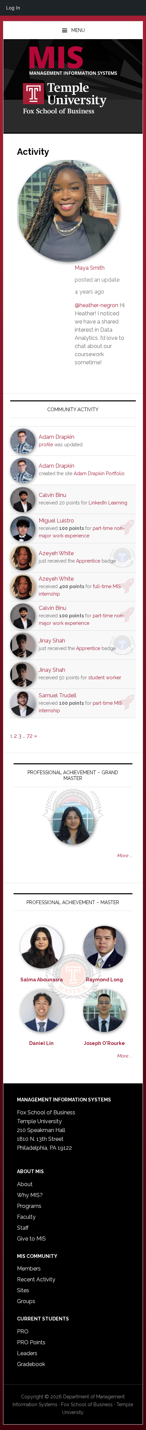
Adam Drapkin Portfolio (99, 473)
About (25, 1184)
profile (46, 444)
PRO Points (31, 1342)
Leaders (27, 1353)
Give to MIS (31, 1238)
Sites (23, 1290)
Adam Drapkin (56, 437)
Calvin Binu (52, 495)
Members (29, 1268)
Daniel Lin (41, 1043)
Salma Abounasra (41, 979)
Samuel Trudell (57, 695)
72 (29, 736)
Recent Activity (36, 1279)
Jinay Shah (52, 640)
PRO (23, 1331)
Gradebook (31, 1364)
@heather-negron (96, 305)
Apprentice (88, 561)
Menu (78, 30)
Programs (29, 1206)
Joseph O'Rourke (104, 1043)
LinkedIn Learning (108, 502)
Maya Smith (90, 268)
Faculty (26, 1217)
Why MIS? (30, 1195)
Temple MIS (73, 61)
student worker (104, 677)
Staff (23, 1228)
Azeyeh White (56, 553)
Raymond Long (104, 979)
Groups (26, 1301)
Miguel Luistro (56, 520)
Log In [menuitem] (13, 8)
